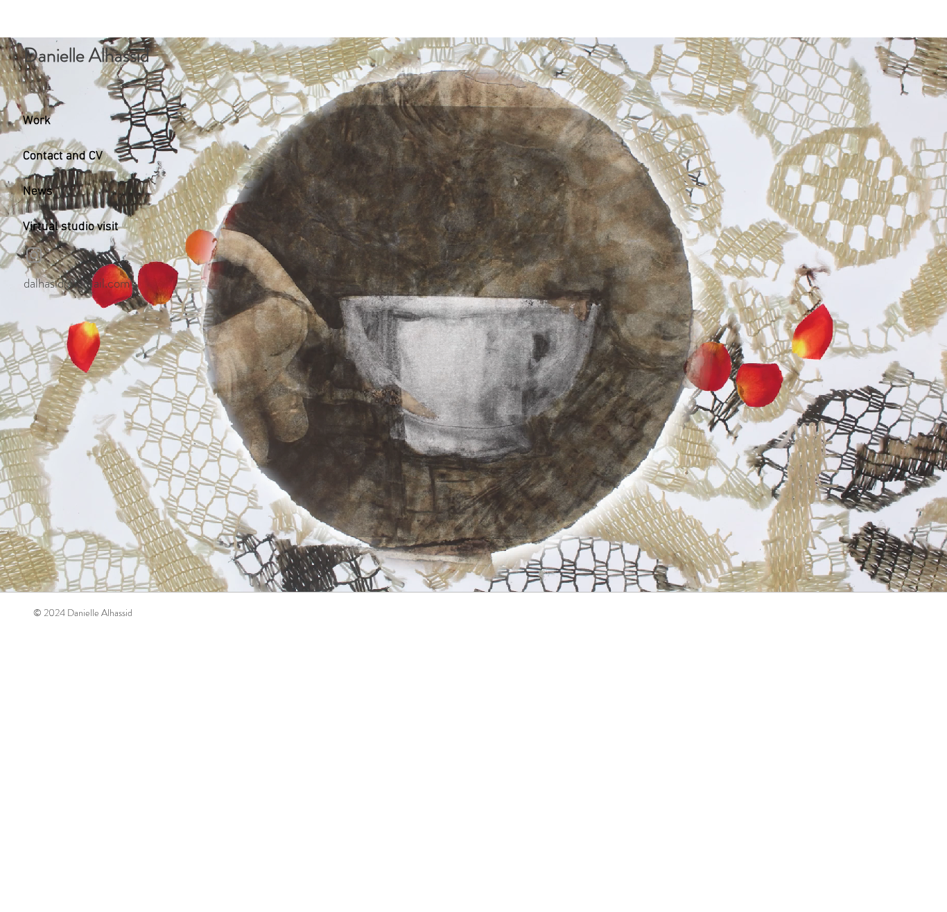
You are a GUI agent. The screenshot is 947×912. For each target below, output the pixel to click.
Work (37, 121)
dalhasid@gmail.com (77, 283)
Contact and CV (63, 156)
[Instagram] (34, 255)
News (38, 191)
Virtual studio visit (71, 227)
